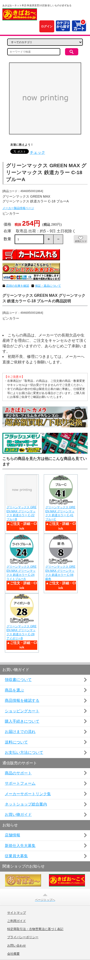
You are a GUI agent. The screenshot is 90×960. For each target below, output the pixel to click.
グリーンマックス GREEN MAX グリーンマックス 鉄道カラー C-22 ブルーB (21, 513)
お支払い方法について (24, 752)
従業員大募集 (16, 856)
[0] (79, 29)
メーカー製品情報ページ (18, 208)
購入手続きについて (22, 721)
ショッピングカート (22, 711)
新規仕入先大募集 (20, 846)
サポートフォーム (20, 783)
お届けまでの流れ (20, 732)
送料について (16, 742)
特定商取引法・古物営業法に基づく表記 (35, 929)
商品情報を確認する (22, 700)
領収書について (18, 680)
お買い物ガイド (18, 814)
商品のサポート (18, 773)
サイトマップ (16, 912)
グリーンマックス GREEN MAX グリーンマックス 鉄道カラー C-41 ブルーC (60, 513)
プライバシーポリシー (22, 937)
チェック (37, 152)
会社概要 (13, 953)
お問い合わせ (16, 945)
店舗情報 (12, 835)
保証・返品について (48, 285)
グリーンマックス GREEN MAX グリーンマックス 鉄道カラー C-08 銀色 (60, 572)
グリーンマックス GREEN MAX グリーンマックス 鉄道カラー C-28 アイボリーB (21, 632)
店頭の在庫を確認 (17, 285)
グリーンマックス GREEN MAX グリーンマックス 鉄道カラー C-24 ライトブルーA (21, 572)
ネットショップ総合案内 (26, 804)
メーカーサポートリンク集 (28, 794)
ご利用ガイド (16, 921)
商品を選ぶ (14, 690)
